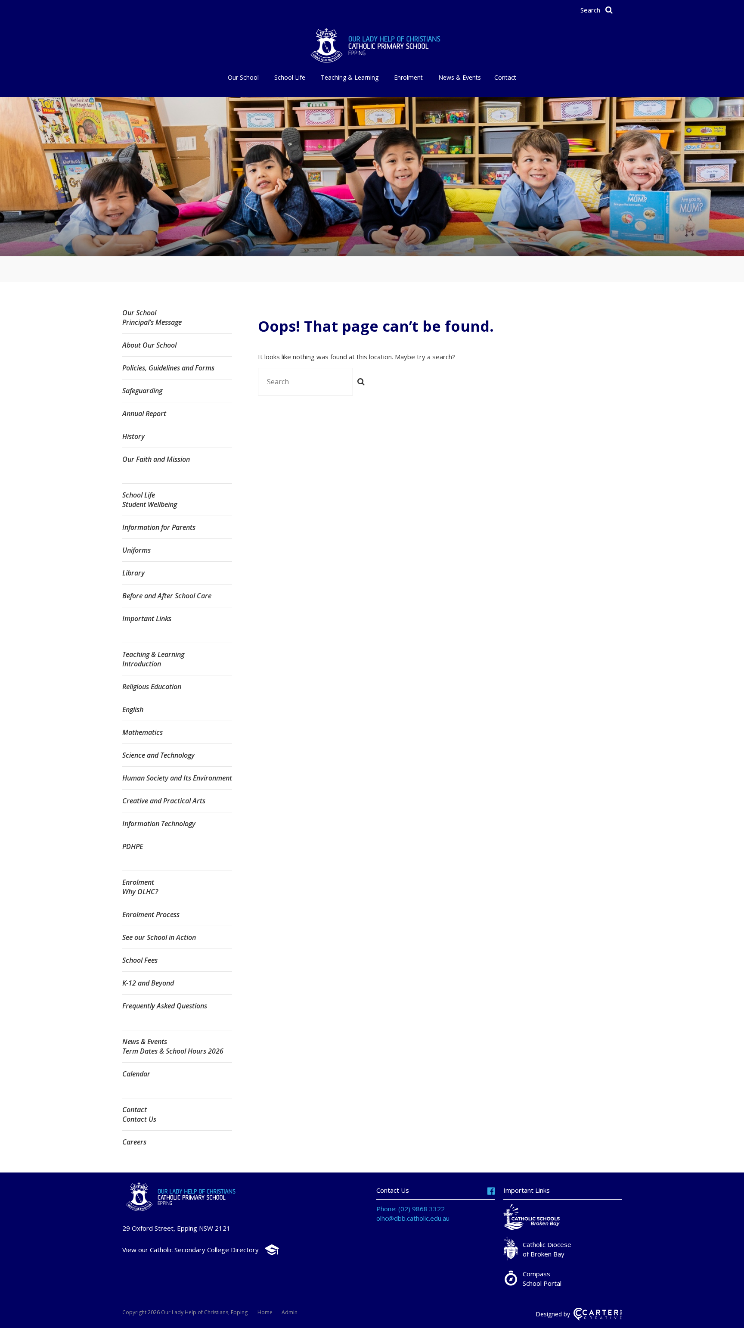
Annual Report (144, 413)
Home (265, 1312)
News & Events (459, 77)
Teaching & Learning (349, 77)
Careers (134, 1142)
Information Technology (158, 823)
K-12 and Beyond (148, 983)
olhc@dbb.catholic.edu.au (413, 1218)
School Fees (140, 960)
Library (133, 573)
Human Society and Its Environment (177, 778)
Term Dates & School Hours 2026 (172, 1051)
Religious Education (151, 686)
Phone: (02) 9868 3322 (410, 1208)
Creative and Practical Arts (163, 801)
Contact (505, 77)
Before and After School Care (166, 595)
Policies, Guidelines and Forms (168, 368)
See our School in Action (159, 937)
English (132, 709)
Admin (290, 1312)
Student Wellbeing (149, 504)
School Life (289, 77)
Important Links (146, 618)
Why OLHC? (140, 891)
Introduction (141, 664)
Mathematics (142, 732)
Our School (243, 77)
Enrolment (408, 77)
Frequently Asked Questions (164, 1006)
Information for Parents (158, 527)
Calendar (136, 1074)
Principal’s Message (152, 322)
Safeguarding (142, 390)
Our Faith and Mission (156, 459)
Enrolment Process (151, 914)
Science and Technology (158, 755)
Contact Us (139, 1119)
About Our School (149, 345)
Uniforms (136, 550)
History (133, 436)
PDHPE (132, 846)
